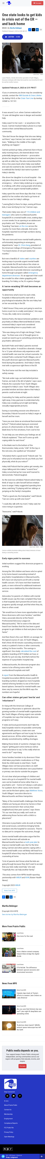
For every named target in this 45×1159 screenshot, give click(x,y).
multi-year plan (31, 842)
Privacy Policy (8, 1132)
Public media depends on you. (22, 1050)
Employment (8, 1118)
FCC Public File (9, 1128)
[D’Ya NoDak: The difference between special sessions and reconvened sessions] (9, 968)
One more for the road (25, 936)
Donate (38, 3)
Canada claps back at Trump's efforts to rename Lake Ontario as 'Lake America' (29, 995)
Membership (8, 1114)
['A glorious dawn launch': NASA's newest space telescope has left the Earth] (9, 1025)
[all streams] (42, 1156)
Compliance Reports (11, 1123)
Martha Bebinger (16, 28)
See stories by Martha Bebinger (14, 914)
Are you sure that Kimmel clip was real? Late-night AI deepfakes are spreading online (29, 1011)
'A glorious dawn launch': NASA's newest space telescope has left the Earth (29, 1027)
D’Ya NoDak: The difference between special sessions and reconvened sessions (28, 970)
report (6, 675)
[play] (3, 1156)
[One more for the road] (9, 936)
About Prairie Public (10, 1105)
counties (32, 258)
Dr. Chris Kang (24, 245)
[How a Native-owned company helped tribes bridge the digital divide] (9, 952)
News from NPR (9, 890)
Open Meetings (9, 1137)
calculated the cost (28, 651)
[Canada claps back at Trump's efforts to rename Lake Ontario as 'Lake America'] (9, 993)
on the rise (23, 226)
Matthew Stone (36, 790)
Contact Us (7, 1109)
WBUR (17, 885)
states (22, 258)
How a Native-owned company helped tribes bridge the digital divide (28, 954)
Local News (20, 933)
